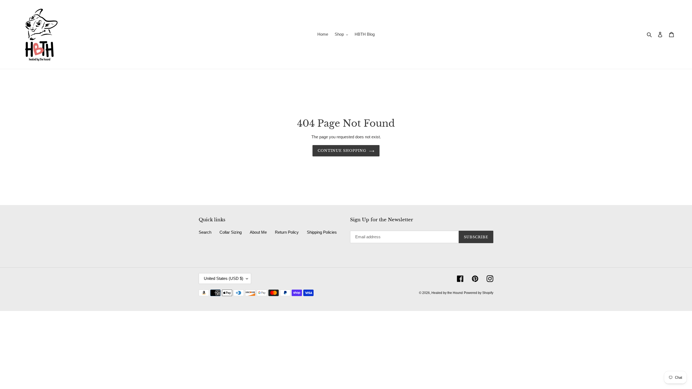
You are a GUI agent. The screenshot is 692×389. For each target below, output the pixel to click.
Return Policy (287, 232)
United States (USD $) (223, 278)
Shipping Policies (322, 232)
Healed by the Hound (447, 293)
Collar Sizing (230, 232)
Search (205, 232)
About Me (258, 232)
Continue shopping (342, 150)
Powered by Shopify (478, 293)
